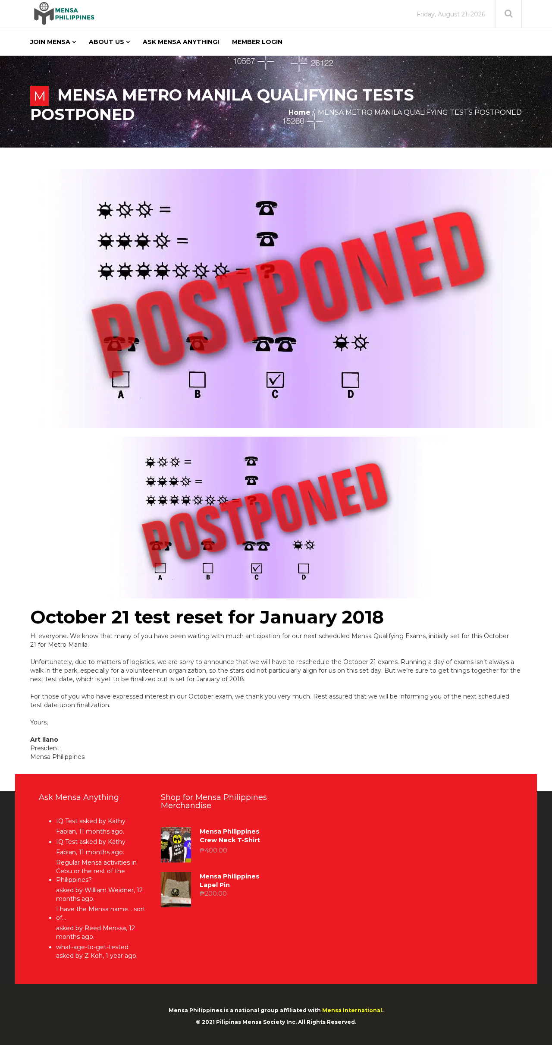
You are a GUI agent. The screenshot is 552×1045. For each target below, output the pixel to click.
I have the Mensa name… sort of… (100, 913)
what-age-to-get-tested (92, 947)
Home (299, 112)
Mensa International (352, 1010)
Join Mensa (50, 42)
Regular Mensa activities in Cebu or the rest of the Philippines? (96, 871)
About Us (106, 42)
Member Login (257, 42)
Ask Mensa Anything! (181, 42)
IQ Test (67, 821)
